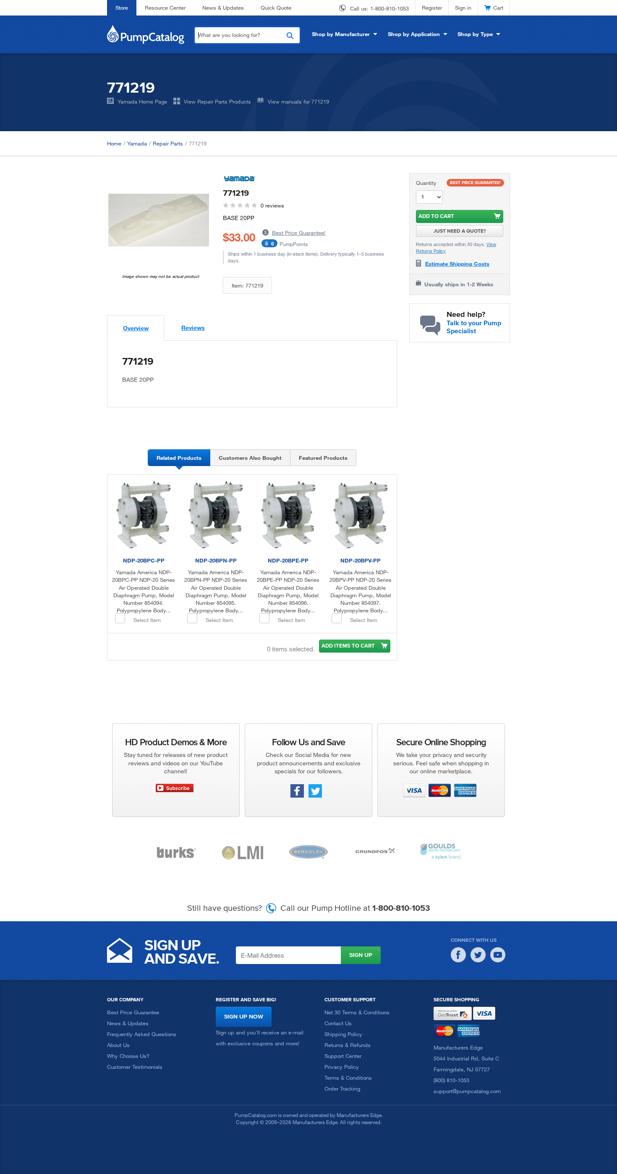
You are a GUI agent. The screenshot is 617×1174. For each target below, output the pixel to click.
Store (121, 7)
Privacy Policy (341, 1066)
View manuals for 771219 (298, 101)
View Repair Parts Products (217, 101)
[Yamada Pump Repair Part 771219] (158, 223)
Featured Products (323, 457)
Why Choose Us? (128, 1055)
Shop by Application (414, 34)
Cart (498, 7)
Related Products (179, 457)
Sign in (463, 7)
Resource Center (165, 7)
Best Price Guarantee (133, 1012)
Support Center (342, 1055)
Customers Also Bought (250, 457)
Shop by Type (475, 34)
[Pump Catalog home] (145, 33)
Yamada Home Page (142, 101)
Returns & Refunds (347, 1045)
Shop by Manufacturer (341, 34)
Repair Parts (168, 143)
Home (114, 143)
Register (432, 7)
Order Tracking (342, 1088)
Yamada (137, 143)
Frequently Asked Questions (141, 1034)
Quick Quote (276, 7)
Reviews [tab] (193, 327)
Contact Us (338, 1023)
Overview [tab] (136, 328)
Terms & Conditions (348, 1077)
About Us (118, 1045)
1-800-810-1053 (389, 8)
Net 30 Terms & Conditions (357, 1012)
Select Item (147, 620)
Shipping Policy (343, 1034)
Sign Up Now (243, 1016)
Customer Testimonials (134, 1066)
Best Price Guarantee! (298, 232)
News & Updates (223, 7)
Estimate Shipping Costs (457, 263)
